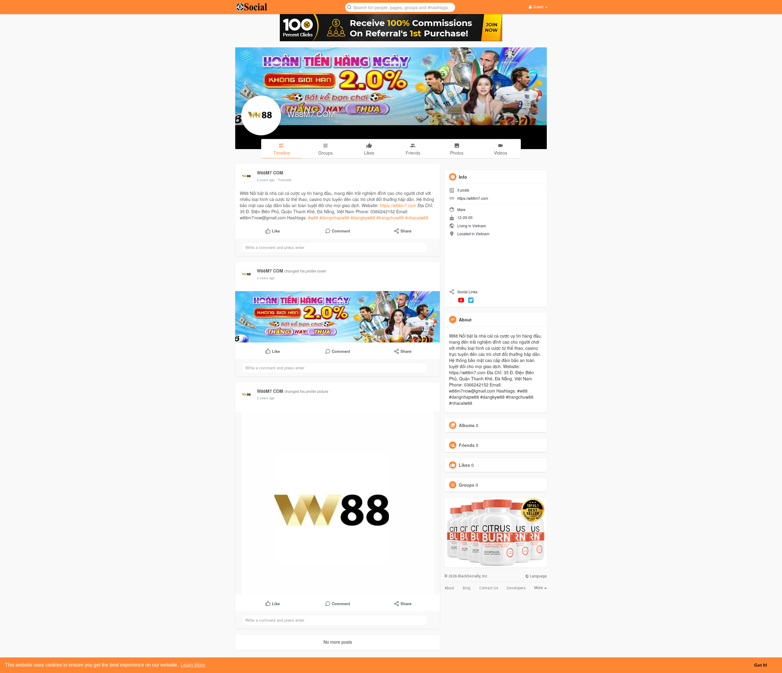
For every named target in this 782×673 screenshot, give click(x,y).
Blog (466, 588)
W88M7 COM (311, 113)
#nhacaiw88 (416, 217)
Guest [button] (538, 6)
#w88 (313, 217)
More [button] (539, 588)
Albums (467, 425)
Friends (467, 445)
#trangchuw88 (390, 217)
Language (538, 576)
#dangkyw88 (363, 217)
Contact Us (488, 588)
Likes (464, 465)
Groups (466, 484)
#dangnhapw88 (334, 217)
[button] (400, 7)
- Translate (283, 179)
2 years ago (266, 179)
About (449, 588)
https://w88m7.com (398, 205)
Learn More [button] (193, 665)
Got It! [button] (760, 665)
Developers (516, 588)
